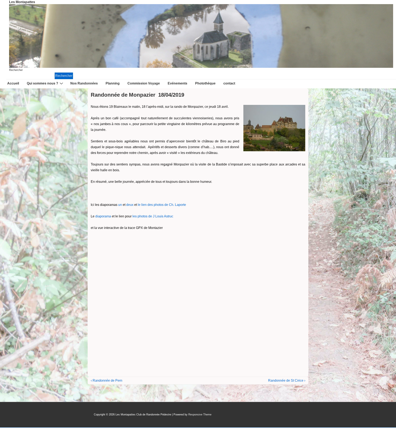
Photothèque (205, 83)
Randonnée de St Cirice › (286, 380)
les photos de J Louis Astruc (152, 216)
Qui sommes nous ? (42, 83)
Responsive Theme (199, 414)
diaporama (103, 216)
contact (229, 83)
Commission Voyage (143, 83)
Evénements (177, 83)
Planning (113, 83)
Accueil (13, 83)
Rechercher (16, 70)
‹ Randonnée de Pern (106, 380)
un (120, 204)
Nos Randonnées (84, 83)
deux (129, 204)
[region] (201, 36)
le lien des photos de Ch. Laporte (162, 204)
